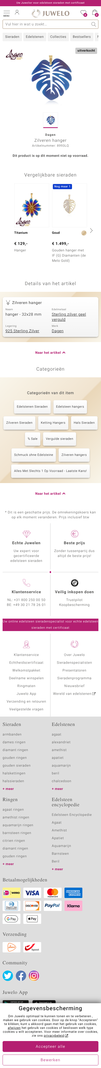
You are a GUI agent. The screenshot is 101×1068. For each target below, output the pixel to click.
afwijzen (14, 1028)
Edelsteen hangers (70, 407)
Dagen (58, 331)
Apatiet (58, 838)
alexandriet (61, 742)
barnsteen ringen (17, 833)
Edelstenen (35, 36)
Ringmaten (26, 686)
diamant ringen (15, 750)
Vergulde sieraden (59, 439)
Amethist (59, 830)
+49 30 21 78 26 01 (29, 605)
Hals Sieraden (84, 423)
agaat (56, 734)
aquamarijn (61, 765)
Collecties (58, 36)
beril (55, 773)
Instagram (34, 976)
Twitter (8, 976)
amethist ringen (16, 817)
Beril (56, 861)
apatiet (58, 757)
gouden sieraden (17, 765)
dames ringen (14, 742)
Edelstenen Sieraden (32, 407)
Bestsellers (82, 36)
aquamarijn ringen (18, 825)
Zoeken (94, 24)
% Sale (33, 439)
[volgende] (90, 230)
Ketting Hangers (53, 423)
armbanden (12, 734)
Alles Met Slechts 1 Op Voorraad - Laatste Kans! (50, 471)
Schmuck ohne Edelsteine (33, 455)
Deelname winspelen (26, 678)
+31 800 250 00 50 (30, 600)
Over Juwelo (74, 655)
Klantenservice (26, 655)
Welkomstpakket (26, 670)
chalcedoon (61, 781)
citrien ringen (14, 840)
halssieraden (13, 781)
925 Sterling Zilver (22, 331)
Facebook (21, 976)
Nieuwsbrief (74, 686)
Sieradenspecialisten (74, 662)
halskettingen (14, 773)
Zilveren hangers (74, 455)
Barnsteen (60, 853)
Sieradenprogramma (74, 678)
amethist (59, 750)
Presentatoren (74, 670)
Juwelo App (26, 693)
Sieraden (12, 36)
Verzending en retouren (26, 701)
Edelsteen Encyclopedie (72, 814)
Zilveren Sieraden (19, 423)
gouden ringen (15, 757)
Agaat (57, 822)
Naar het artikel (48, 352)
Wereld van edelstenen (72, 693)
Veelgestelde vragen (26, 709)
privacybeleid (54, 1036)
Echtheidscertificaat (26, 662)
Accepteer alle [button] (50, 1047)
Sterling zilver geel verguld (69, 317)
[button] (6, 13)
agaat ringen (13, 809)
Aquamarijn (61, 846)
